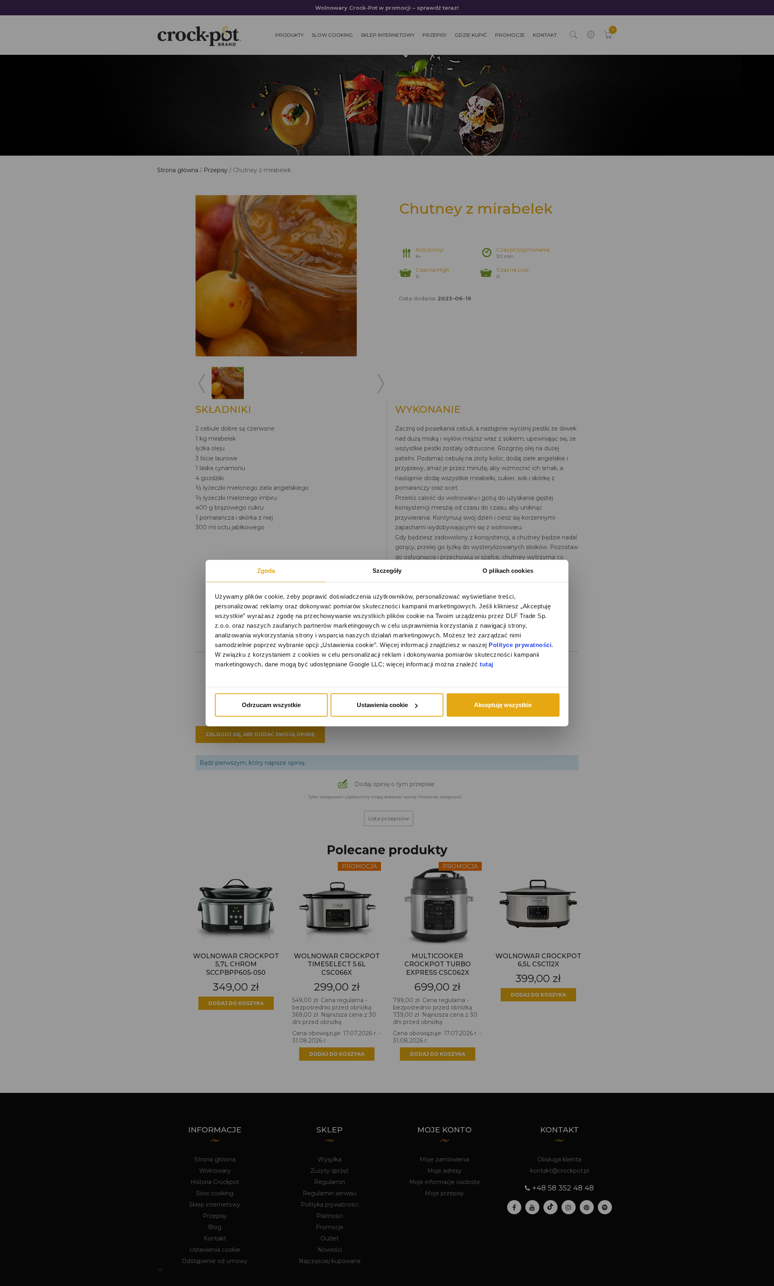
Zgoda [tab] (266, 570)
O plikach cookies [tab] (508, 570)
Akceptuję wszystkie (503, 704)
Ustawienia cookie (382, 704)
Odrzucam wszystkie (271, 704)
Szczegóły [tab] (387, 570)
